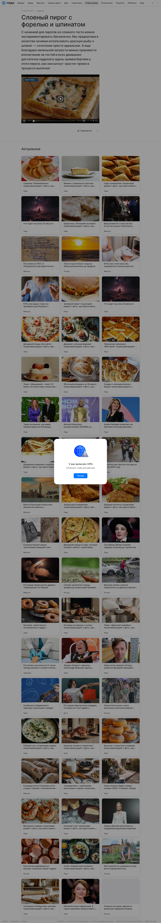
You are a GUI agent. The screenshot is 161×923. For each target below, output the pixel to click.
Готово (80, 475)
